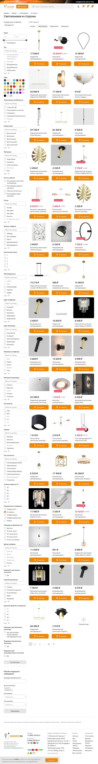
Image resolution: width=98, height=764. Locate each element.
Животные (10, 560)
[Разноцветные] (20, 89)
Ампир (9, 207)
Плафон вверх (12, 515)
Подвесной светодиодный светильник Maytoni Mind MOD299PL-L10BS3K (82, 287)
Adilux (9, 281)
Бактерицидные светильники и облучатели (12, 56)
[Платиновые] (14, 89)
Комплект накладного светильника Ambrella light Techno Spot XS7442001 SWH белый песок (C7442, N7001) (38, 210)
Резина (9, 393)
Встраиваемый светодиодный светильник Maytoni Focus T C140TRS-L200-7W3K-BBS (83, 363)
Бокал (9, 239)
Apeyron (10, 290)
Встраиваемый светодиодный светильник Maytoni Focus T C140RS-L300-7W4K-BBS (37, 325)
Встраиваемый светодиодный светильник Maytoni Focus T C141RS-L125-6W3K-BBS (60, 592)
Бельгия (10, 439)
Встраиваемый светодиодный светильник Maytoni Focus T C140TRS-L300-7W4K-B (38, 363)
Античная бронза (13, 339)
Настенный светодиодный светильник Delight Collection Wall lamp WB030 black (59, 363)
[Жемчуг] (20, 83)
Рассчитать (15, 711)
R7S (8, 414)
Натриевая (11, 480)
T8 (8, 422)
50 (8, 617)
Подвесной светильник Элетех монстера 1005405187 (38, 172)
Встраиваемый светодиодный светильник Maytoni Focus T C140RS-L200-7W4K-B (82, 592)
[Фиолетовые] (20, 92)
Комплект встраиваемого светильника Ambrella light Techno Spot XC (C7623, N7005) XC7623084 (60, 401)
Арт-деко (10, 210)
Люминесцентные (13, 474)
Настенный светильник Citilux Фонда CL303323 (83, 325)
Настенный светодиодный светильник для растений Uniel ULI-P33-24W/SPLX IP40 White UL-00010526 (61, 554)
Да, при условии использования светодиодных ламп (14, 634)
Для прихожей (12, 145)
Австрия (10, 437)
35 (8, 608)
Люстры (75, 736)
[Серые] (8, 92)
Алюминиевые (12, 165)
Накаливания (12, 465)
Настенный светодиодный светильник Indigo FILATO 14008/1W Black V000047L (83, 516)
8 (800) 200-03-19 (33, 740)
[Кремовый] (17, 86)
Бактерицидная (12, 477)
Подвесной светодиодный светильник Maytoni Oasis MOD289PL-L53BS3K (59, 134)
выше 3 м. (9, 690)
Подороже (65, 26)
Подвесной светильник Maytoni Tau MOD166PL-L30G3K (38, 96)
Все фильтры (15, 662)
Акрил (9, 362)
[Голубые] (5, 83)
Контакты (88, 750)
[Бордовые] (17, 80)
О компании (89, 736)
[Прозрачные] (17, 89)
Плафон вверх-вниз (14, 518)
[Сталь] (14, 92)
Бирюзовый (11, 318)
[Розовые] (23, 89)
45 (8, 614)
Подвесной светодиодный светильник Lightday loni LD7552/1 (39, 58)
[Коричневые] (11, 86)
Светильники (77, 750)
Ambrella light (12, 287)
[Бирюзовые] (14, 80)
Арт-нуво (10, 213)
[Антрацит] (5, 80)
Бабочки (10, 551)
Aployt (9, 292)
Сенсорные (11, 113)
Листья (9, 563)
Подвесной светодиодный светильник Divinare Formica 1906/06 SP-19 (83, 58)
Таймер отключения (14, 191)
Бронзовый (11, 316)
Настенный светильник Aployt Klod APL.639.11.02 (83, 401)
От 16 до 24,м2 (12, 534)
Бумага (9, 367)
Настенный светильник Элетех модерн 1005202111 (83, 96)
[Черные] (5, 96)
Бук (8, 171)
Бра (74, 738)
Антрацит (10, 307)
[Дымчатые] (14, 83)
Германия (10, 448)
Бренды (88, 738)
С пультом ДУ (12, 107)
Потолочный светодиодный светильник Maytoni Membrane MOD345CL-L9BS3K (60, 478)
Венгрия (10, 445)
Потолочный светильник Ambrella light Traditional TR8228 (60, 439)
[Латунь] (20, 86)
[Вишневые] (23, 80)
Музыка (10, 119)
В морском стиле (13, 219)
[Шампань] (8, 96)
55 (8, 620)
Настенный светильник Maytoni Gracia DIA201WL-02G (38, 516)
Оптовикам (89, 748)
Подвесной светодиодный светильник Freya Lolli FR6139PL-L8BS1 (38, 478)
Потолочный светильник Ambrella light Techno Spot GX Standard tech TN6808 (37, 439)
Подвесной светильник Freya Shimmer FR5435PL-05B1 (38, 134)
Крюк (9, 595)
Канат (9, 391)
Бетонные (10, 168)
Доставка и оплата (89, 742)
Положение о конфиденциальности (13, 748)
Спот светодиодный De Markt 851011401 (83, 439)
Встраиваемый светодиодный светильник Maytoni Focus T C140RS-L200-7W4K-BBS (60, 172)
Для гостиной (12, 142)
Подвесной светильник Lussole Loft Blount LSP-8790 (38, 287)
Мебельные (11, 70)
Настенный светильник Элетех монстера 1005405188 (83, 210)
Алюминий (11, 333)
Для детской (11, 133)
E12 (8, 416)
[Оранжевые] (8, 89)
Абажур (9, 233)
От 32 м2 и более (13, 540)
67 (49, 644)
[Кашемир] (8, 86)
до (17, 36)
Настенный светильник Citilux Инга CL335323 (38, 592)
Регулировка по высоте (15, 110)
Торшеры (76, 748)
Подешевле (54, 26)
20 (8, 487)
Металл (9, 385)
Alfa (8, 284)
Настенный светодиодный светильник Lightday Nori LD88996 (59, 58)
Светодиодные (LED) (14, 462)
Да (8, 575)
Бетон (9, 365)
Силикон (10, 396)
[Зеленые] (23, 83)
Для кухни (10, 136)
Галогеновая (11, 468)
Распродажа (11, 43)
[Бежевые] (8, 80)
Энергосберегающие (14, 471)
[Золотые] (5, 86)
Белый (9, 310)
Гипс (8, 370)
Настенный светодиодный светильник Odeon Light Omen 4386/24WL (83, 248)
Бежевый (10, 313)
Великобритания (13, 442)
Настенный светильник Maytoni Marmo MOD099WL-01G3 (60, 96)
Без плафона (11, 236)
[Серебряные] (5, 92)
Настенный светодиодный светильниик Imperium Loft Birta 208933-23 (38, 554)
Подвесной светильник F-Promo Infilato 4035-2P (83, 172)
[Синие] (11, 92)
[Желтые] (17, 83)
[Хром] (23, 92)
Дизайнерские (12, 67)
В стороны (8, 25)
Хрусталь (10, 388)
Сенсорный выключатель (16, 116)
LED (8, 411)
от (6, 36)
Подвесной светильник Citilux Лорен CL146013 (83, 554)
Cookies (16, 759)
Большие (10, 61)
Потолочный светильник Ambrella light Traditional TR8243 (60, 210)
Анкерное (10, 598)
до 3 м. (7, 688)
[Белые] (11, 80)
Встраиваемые (12, 64)
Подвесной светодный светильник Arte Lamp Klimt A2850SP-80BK (38, 401)
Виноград (10, 557)
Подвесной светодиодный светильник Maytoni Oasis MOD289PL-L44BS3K (37, 630)
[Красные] (14, 86)
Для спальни (11, 139)
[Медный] (5, 89)
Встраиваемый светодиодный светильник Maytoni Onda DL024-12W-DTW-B (61, 248)
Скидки (32, 26)
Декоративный (12, 242)
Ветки (9, 554)
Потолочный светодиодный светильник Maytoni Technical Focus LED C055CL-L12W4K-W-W (60, 516)
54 (8, 499)
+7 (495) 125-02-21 (33, 735)
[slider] (4, 40)
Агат (8, 359)
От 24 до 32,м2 (12, 537)
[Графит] (8, 83)
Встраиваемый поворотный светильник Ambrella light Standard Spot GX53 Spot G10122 (61, 287)
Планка (9, 587)
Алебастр (10, 162)
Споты (75, 741)
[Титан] (17, 92)
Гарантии (88, 745)
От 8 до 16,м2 (12, 531)
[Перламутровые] (11, 89)
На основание (12, 593)
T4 (8, 419)
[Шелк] (11, 96)
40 (8, 496)
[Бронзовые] (20, 80)
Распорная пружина (14, 590)
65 (8, 493)
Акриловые (11, 159)
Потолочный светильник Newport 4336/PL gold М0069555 (83, 478)
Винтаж (9, 216)
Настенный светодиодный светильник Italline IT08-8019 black (83, 134)
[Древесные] (11, 83)
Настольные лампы (77, 744)
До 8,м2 (10, 528)
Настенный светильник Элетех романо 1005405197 (38, 248)
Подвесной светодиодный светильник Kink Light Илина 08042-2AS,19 (60, 325)
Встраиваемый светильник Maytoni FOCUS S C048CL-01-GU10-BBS (59, 630)
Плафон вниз (11, 509)
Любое (9, 521)
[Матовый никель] (23, 86)
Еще (5, 73)
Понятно (52, 760)
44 (8, 490)
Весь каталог (77, 753)
